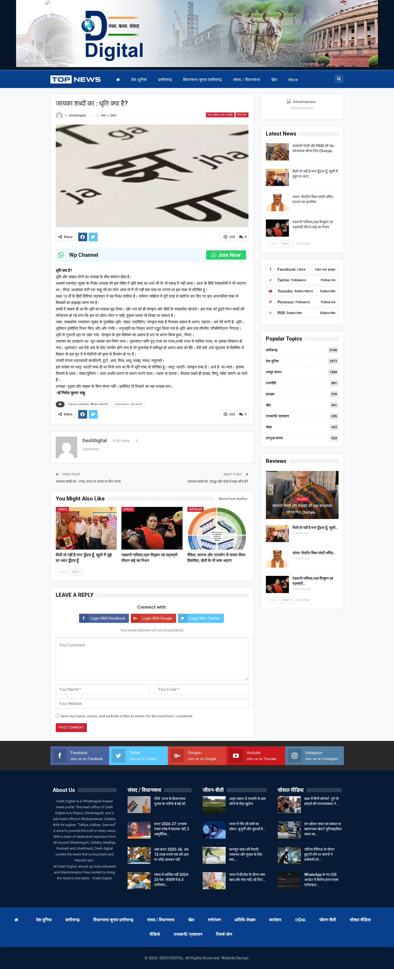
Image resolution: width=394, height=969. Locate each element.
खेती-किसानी (195, 509)
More (293, 79)
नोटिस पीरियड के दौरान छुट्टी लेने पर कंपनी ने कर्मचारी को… (319, 854)
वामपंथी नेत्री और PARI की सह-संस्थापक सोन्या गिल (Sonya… (302, 509)
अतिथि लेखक (245, 919)
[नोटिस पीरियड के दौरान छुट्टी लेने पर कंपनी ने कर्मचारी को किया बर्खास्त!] (289, 855)
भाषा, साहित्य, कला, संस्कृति (220, 114)
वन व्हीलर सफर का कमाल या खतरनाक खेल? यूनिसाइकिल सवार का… (323, 829)
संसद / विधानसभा (246, 79)
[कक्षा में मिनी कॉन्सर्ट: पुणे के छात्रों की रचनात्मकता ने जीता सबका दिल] (289, 804)
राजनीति (271, 383)
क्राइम (270, 394)
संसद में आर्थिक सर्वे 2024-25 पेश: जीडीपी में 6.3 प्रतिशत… (171, 879)
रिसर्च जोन (242, 114)
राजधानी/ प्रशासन (277, 416)
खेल (274, 79)
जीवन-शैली (327, 919)
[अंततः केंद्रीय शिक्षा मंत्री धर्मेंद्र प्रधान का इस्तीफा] (277, 202)
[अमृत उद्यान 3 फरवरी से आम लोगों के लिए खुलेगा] (214, 804)
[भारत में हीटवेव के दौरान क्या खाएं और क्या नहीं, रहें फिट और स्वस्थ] (214, 880)
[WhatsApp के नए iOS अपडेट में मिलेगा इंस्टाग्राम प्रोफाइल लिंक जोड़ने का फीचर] (289, 880)
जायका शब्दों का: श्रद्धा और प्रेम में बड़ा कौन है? (217, 481)
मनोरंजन (214, 919)
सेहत (269, 427)
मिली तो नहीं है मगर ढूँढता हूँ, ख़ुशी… (315, 527)
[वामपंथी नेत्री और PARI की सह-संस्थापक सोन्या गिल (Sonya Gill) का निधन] (277, 151)
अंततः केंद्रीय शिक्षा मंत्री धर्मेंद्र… (314, 553)
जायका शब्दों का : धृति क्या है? (128, 404)
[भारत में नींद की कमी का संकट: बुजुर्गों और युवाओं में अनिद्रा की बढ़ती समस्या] (214, 830)
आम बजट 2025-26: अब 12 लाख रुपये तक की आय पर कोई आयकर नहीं (171, 854)
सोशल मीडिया (360, 919)
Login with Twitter (204, 618)
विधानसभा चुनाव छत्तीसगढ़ (202, 79)
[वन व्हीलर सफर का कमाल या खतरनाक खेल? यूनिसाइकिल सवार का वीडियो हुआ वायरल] (289, 830)
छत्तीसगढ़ (165, 79)
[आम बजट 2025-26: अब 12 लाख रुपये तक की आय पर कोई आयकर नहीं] (139, 855)
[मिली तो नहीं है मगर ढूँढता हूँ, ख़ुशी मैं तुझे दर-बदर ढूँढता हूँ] (86, 528)
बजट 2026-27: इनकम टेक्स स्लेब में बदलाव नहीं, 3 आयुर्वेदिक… (171, 829)
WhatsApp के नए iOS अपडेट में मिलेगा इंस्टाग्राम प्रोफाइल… (321, 879)
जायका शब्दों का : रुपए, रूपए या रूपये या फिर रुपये (88, 481)
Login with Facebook (108, 618)
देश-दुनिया (139, 79)
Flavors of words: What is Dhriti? (88, 404)
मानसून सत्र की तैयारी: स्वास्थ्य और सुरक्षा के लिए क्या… (245, 854)
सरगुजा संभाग (274, 438)
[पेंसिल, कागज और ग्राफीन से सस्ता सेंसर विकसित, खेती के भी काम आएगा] (217, 528)
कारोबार (275, 919)
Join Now (229, 255)
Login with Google (157, 618)
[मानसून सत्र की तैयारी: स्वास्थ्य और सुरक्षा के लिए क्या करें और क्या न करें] (214, 855)
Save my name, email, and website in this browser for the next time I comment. (127, 716)
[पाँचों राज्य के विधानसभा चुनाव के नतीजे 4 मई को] (139, 804)
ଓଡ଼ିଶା (300, 919)
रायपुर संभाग (273, 372)
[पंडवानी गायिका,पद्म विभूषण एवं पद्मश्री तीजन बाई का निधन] (152, 528)
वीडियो (155, 934)
